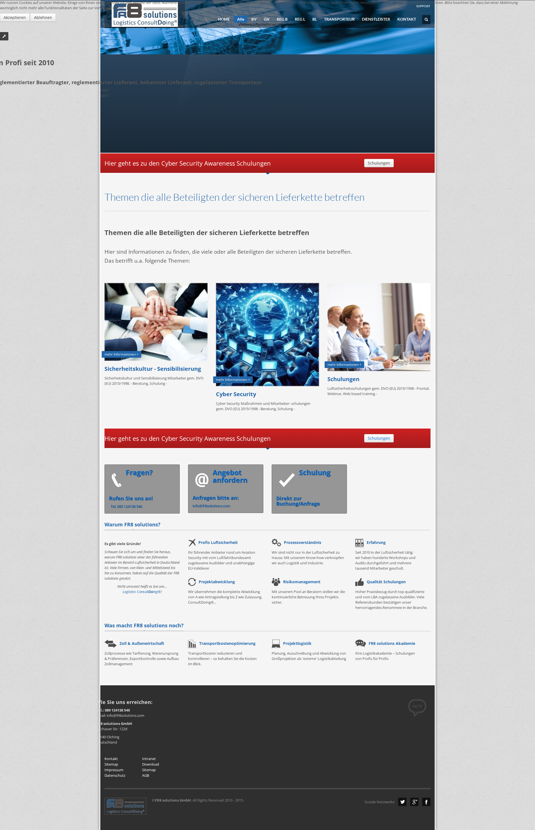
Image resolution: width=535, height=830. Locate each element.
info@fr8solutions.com (220, 488)
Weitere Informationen (258, 24)
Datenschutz (114, 775)
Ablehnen (43, 17)
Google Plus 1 (414, 802)
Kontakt (111, 758)
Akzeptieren (15, 17)
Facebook (426, 802)
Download (150, 764)
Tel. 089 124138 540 (131, 488)
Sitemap (111, 764)
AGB (145, 775)
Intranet (149, 758)
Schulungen (379, 163)
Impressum (113, 769)
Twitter (402, 802)
